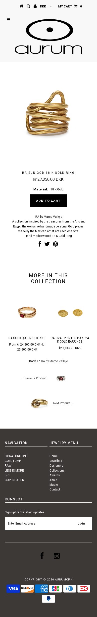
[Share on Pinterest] (55, 245)
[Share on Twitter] (47, 245)
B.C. (7, 475)
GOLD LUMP (13, 461)
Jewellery (55, 461)
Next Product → (63, 403)
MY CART (70, 6)
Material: (40, 189)
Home (53, 456)
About (53, 480)
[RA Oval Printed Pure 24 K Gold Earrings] (70, 332)
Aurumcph (64, 579)
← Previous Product (33, 378)
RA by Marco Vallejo (54, 361)
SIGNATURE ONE (16, 456)
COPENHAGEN (14, 480)
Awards (54, 475)
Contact (54, 489)
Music (53, 484)
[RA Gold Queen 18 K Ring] (27, 332)
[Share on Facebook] (40, 245)
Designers (56, 465)
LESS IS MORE (14, 470)
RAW (8, 465)
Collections (57, 470)
